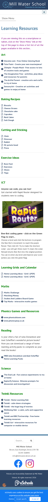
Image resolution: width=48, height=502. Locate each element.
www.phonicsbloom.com (14, 317)
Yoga (6, 173)
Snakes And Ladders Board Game (19, 298)
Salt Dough (9, 120)
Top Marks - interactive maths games (20, 301)
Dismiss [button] (11, 499)
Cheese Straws (10, 108)
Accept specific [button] (21, 499)
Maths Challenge (11, 292)
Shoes (6, 170)
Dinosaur (8, 139)
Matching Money (11, 295)
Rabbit (7, 142)
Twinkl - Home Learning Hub (16, 400)
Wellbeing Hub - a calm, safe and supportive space (23, 411)
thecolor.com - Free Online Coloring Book (22, 61)
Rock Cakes (9, 117)
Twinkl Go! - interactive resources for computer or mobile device (20, 424)
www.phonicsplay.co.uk (14, 320)
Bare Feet (8, 164)
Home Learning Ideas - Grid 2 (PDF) (19, 276)
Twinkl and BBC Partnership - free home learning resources (21, 417)
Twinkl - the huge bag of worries (18, 406)
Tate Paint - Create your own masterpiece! (23, 64)
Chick (6, 136)
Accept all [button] (35, 499)
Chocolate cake (11, 111)
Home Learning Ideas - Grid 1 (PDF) (19, 273)
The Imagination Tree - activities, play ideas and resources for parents (23, 75)
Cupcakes (8, 114)
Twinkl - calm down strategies (17, 403)
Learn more (34, 495)
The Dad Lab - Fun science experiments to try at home (24, 376)
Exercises (8, 167)
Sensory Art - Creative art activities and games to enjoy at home (21, 88)
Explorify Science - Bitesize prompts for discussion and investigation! (21, 382)
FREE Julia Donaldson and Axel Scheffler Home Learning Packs (21, 357)
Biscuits (7, 105)
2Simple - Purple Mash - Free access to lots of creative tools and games (23, 69)
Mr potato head (11, 145)
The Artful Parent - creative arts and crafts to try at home (23, 81)
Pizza (6, 148)
